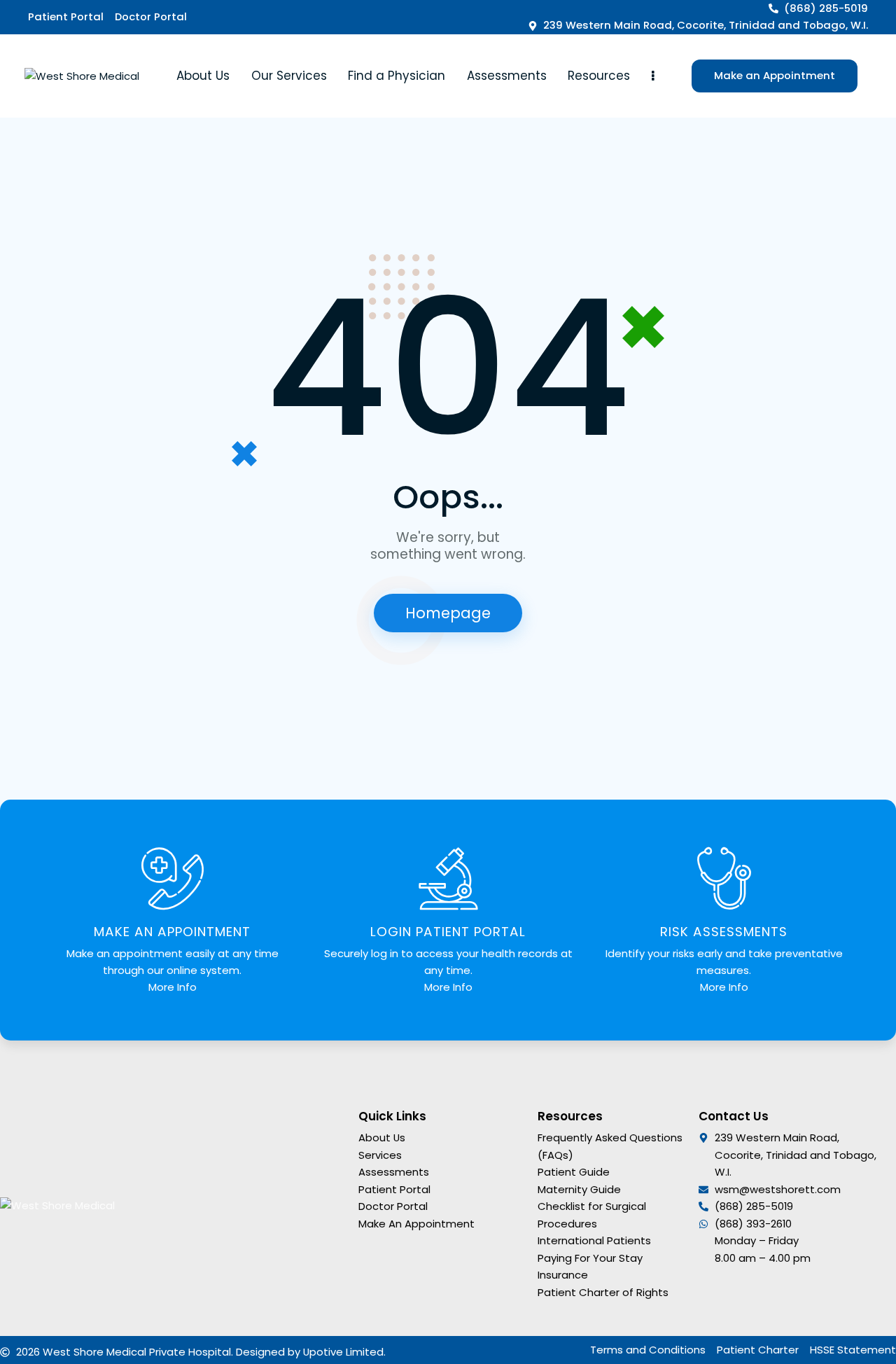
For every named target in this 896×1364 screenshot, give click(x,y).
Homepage (448, 613)
